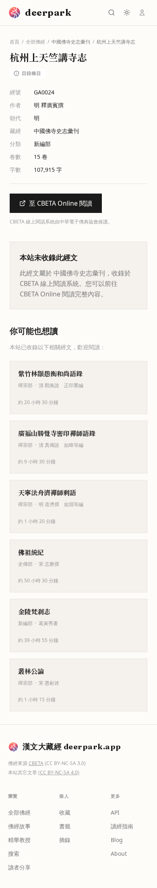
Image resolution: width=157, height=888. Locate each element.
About (119, 853)
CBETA (36, 763)
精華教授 (19, 840)
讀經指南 (122, 826)
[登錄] (142, 12)
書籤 (64, 826)
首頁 (14, 42)
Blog (117, 840)
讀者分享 (19, 867)
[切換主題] (127, 12)
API (115, 812)
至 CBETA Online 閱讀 (60, 203)
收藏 (64, 812)
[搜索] (111, 12)
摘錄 (64, 840)
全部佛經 (35, 42)
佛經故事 (19, 826)
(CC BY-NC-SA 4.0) (58, 772)
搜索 (13, 853)
